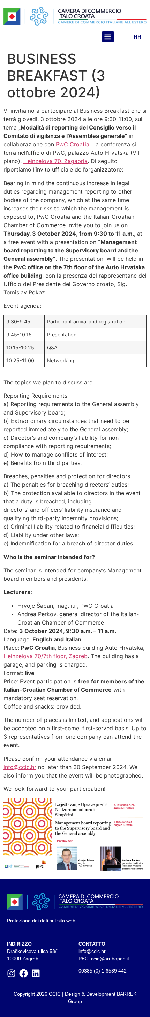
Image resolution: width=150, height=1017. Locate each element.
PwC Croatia (72, 144)
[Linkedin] (35, 973)
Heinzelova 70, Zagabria (55, 161)
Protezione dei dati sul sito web (41, 921)
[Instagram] (11, 973)
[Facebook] (23, 973)
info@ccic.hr (19, 767)
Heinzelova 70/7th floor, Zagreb (45, 656)
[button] (108, 36)
